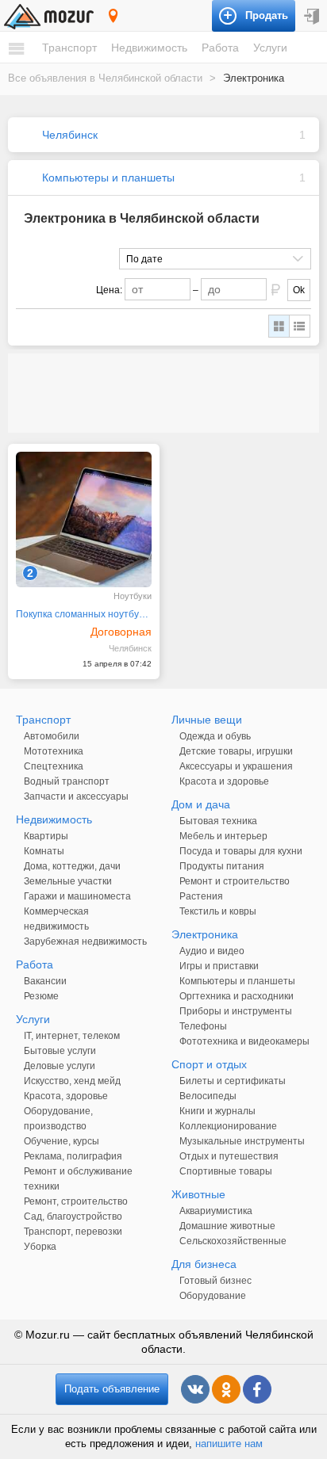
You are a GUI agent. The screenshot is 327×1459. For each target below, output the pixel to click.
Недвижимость (149, 47)
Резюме (41, 996)
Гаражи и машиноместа (77, 896)
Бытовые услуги (60, 1050)
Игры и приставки (219, 966)
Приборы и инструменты (235, 1011)
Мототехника (53, 751)
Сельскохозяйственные (233, 1241)
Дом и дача (200, 804)
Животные (198, 1194)
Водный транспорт (67, 781)
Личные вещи (206, 719)
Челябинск (70, 134)
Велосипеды (208, 1096)
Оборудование (212, 1295)
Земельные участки (68, 881)
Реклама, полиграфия (73, 1156)
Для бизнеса (204, 1264)
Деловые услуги (59, 1065)
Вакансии (45, 981)
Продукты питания (221, 866)
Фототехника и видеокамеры (244, 1041)
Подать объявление (112, 1389)
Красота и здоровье (224, 781)
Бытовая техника (218, 821)
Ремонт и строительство (234, 881)
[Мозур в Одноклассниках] (226, 1389)
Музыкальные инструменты (242, 1141)
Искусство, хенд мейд (72, 1081)
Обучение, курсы (61, 1141)
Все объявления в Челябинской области (105, 78)
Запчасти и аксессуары (76, 796)
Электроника (204, 934)
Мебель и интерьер (223, 836)
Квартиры (46, 836)
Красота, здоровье (66, 1096)
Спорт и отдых (209, 1064)
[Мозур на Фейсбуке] (257, 1389)
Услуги (270, 47)
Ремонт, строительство (76, 1201)
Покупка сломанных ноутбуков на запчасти (84, 614)
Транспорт (69, 47)
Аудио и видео (211, 951)
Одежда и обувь (215, 736)
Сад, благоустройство (73, 1216)
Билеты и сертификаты (232, 1081)
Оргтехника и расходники (236, 996)
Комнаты (44, 851)
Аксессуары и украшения (236, 766)
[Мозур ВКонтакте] (195, 1389)
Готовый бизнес (215, 1280)
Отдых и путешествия (229, 1156)
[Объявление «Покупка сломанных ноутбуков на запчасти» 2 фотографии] (84, 519)
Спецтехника (53, 766)
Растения (201, 896)
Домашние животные (227, 1226)
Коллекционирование (228, 1126)
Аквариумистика (215, 1210)
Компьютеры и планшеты (108, 177)
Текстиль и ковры (217, 911)
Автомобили (51, 736)
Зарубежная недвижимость (85, 941)
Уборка (40, 1246)
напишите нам (229, 1443)
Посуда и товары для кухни (240, 851)
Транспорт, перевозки (73, 1231)
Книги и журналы (217, 1111)
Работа (220, 47)
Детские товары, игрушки (236, 751)
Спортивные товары (225, 1171)
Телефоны (203, 1026)
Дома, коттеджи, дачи (72, 866)
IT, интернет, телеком (72, 1035)
